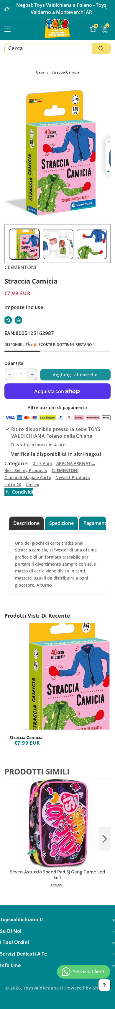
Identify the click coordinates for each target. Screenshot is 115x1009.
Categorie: (16, 463)
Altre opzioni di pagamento (57, 407)
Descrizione (26, 523)
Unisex (32, 484)
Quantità (14, 363)
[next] (105, 839)
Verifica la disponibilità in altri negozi (56, 454)
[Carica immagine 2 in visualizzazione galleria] (58, 244)
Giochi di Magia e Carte (27, 477)
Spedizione (61, 523)
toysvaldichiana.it (44, 988)
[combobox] (57, 48)
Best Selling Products (25, 470)
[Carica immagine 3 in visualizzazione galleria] (92, 244)
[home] (57, 1002)
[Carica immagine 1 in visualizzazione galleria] (24, 244)
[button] (106, 8)
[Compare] (18, 320)
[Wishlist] (8, 320)
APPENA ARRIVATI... (75, 463)
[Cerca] (101, 48)
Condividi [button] (22, 492)
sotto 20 (12, 484)
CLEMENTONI (65, 470)
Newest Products (72, 477)
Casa (40, 72)
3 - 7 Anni (42, 463)
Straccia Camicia (25, 737)
